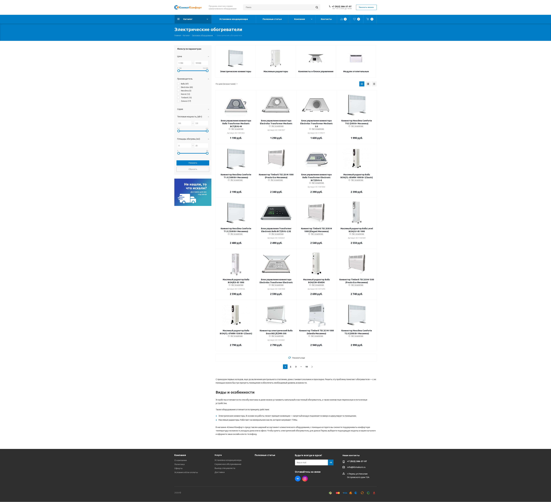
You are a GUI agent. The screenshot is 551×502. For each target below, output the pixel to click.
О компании (180, 460)
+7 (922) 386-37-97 (342, 6)
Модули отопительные (356, 71)
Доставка (220, 472)
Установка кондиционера (228, 460)
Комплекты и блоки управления (315, 71)
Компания (180, 455)
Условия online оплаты (186, 472)
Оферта (178, 468)
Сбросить (193, 169)
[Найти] (316, 7)
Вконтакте (298, 478)
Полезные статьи (265, 455)
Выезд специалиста (225, 468)
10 (306, 367)
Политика (179, 464)
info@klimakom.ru (356, 467)
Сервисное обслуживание (228, 464)
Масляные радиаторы (276, 71)
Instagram (305, 478)
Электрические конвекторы (235, 71)
